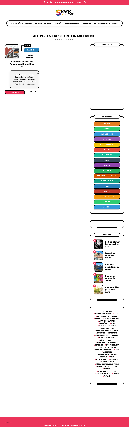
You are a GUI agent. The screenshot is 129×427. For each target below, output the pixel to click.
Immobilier (31, 50)
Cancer (112, 326)
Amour (114, 316)
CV (113, 328)
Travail (116, 374)
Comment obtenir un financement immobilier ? (22, 64)
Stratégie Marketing (107, 371)
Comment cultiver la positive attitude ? (110, 280)
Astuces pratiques (107, 321)
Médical (103, 357)
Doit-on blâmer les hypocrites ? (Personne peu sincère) (112, 245)
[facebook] (44, 2)
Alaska (116, 314)
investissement (112, 345)
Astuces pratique (111, 319)
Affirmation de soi (103, 314)
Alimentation (103, 316)
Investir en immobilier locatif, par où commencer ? (112, 257)
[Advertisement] (107, 77)
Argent (98, 319)
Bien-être (104, 323)
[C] (12, 51)
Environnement (102, 336)
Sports (107, 369)
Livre (117, 350)
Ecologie (101, 333)
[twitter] (47, 2)
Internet (99, 345)
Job (100, 347)
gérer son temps (107, 340)
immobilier (113, 343)
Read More (15, 92)
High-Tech (101, 343)
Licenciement (110, 347)
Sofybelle (29, 58)
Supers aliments (103, 374)
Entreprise (112, 333)
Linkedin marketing (103, 350)
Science (108, 367)
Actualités (107, 312)
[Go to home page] (64, 12)
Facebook (115, 336)
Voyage (107, 376)
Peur (112, 357)
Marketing (107, 352)
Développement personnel (107, 331)
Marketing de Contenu (107, 355)
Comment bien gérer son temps (112, 290)
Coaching (105, 328)
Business (102, 326)
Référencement (107, 362)
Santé (99, 367)
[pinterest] (51, 2)
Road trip (114, 359)
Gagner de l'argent (107, 338)
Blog (113, 323)
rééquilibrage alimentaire (107, 364)
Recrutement (101, 359)
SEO (115, 367)
